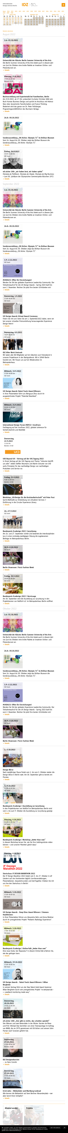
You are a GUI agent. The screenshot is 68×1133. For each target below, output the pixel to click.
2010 (4, 13)
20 (18, 21)
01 (4, 18)
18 (13, 21)
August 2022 (13, 14)
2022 (24, 11)
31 (10, 24)
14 (21, 19)
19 (15, 21)
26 (15, 23)
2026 (8, 11)
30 (7, 24)
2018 (39, 11)
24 (10, 23)
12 (15, 19)
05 (15, 18)
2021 (27, 11)
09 (7, 19)
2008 (12, 13)
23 (7, 23)
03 (10, 18)
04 (13, 18)
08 (4, 19)
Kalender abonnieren (8, 31)
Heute (4, 11)
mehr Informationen (55, 1127)
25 (13, 23)
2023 (20, 11)
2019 (35, 11)
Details (7, 70)
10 (10, 19)
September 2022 (34, 14)
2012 (59, 11)
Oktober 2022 (55, 14)
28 (21, 23)
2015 (51, 11)
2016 (47, 11)
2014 (55, 11)
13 (18, 19)
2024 (16, 11)
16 (7, 21)
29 (4, 24)
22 (4, 23)
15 (4, 21)
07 (21, 18)
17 (10, 21)
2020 (31, 11)
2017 (43, 11)
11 (13, 19)
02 (7, 18)
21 (21, 21)
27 (18, 23)
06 (18, 18)
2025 (12, 11)
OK (64, 1127)
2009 (8, 13)
